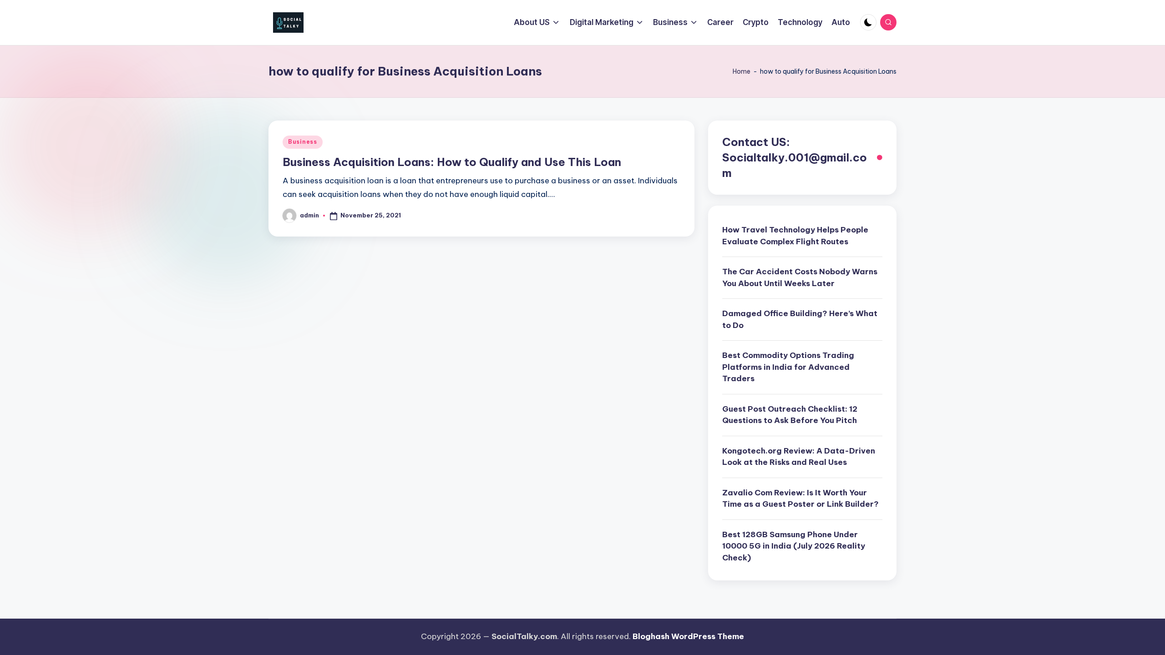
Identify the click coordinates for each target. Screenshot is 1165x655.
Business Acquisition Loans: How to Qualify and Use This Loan (452, 162)
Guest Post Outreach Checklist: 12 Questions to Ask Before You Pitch (789, 415)
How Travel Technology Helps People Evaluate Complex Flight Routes (795, 236)
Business (302, 141)
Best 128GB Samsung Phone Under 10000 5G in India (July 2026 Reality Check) (793, 546)
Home (741, 71)
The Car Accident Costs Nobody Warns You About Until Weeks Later (799, 277)
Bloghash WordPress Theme (688, 636)
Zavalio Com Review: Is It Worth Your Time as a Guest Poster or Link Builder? (800, 498)
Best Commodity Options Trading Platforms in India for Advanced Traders (788, 366)
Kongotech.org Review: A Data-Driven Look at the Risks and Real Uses (798, 457)
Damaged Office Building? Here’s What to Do (799, 319)
